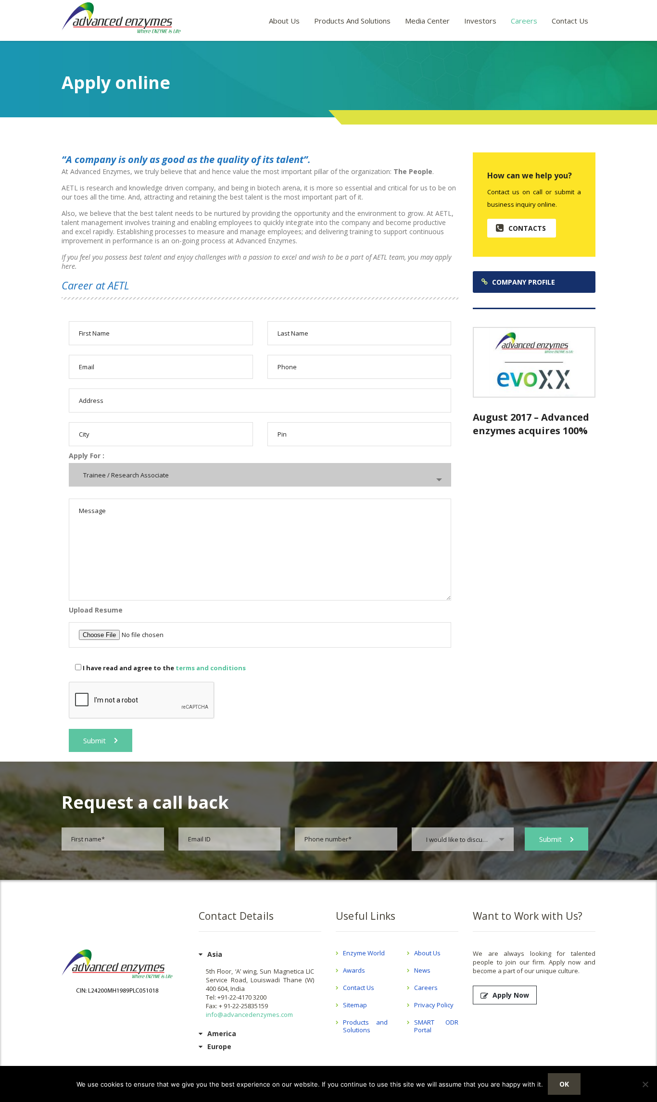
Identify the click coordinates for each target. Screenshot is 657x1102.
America (221, 1033)
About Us (284, 20)
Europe (219, 1046)
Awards (354, 970)
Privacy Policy (434, 1005)
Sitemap (355, 1005)
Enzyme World (364, 953)
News (422, 970)
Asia (214, 954)
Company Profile (523, 282)
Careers (524, 20)
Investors (480, 20)
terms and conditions (211, 668)
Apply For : (86, 455)
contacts (527, 228)
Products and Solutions (352, 20)
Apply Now (511, 995)
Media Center (427, 20)
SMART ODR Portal (436, 1026)
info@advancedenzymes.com (249, 1014)
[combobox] (260, 475)
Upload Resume (96, 609)
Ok (564, 1084)
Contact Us (570, 20)
